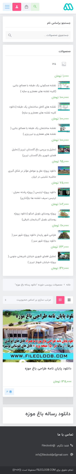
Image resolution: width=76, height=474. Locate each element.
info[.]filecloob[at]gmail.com (52, 455)
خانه (68, 285)
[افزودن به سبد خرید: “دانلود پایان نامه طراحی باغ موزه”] (7, 313)
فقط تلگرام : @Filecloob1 (55, 445)
